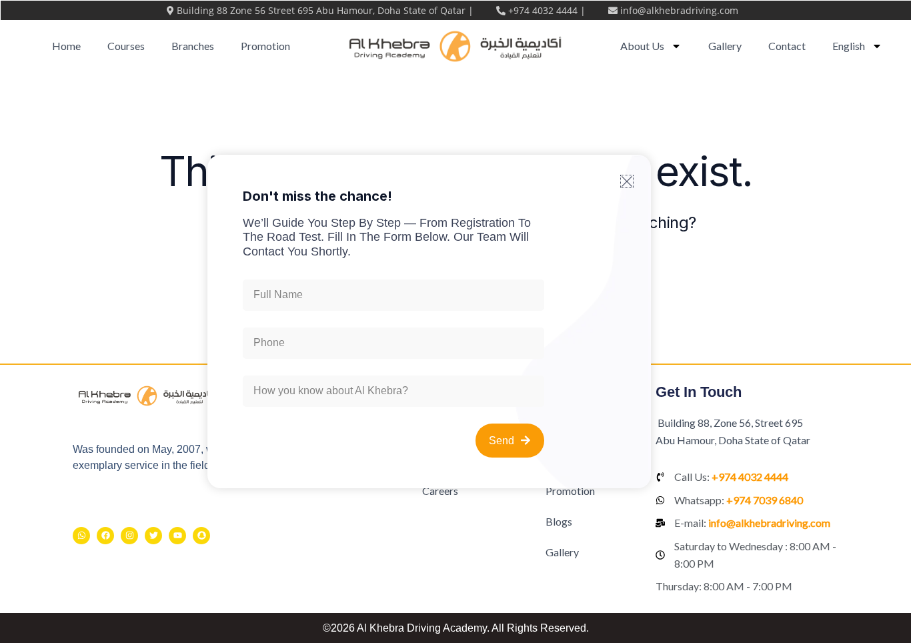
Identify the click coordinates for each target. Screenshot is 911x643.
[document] (455, 321)
